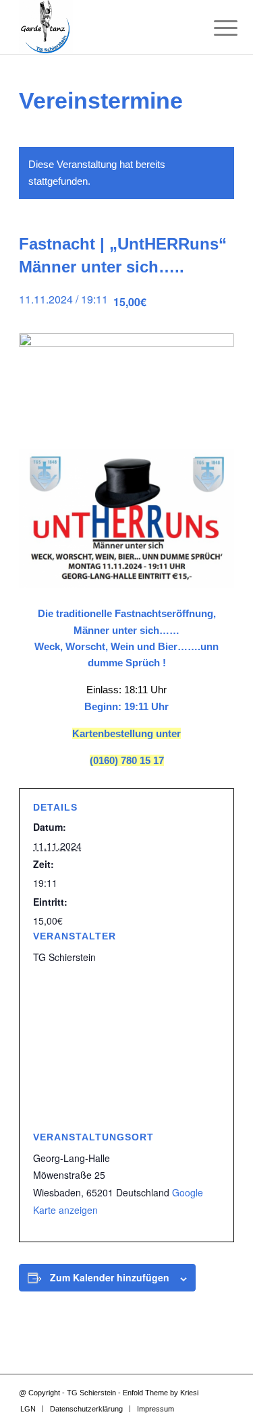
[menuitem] (215, 28)
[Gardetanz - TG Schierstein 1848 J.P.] (105, 27)
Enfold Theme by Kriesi (160, 1393)
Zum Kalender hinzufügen (109, 1277)
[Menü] (215, 28)
